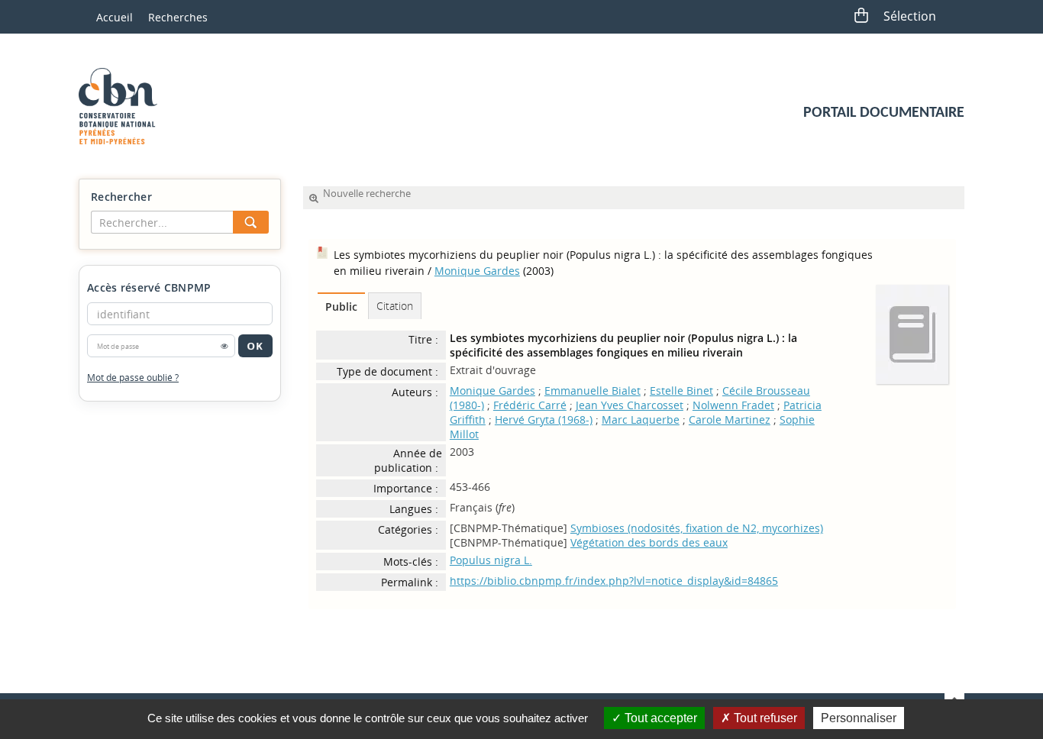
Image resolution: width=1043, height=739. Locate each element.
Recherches (178, 17)
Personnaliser (858, 718)
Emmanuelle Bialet (592, 390)
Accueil (114, 17)
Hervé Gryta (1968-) (544, 419)
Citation (394, 306)
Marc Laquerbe (641, 419)
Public (341, 306)
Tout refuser (764, 718)
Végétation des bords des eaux (649, 542)
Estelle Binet (681, 390)
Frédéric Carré (530, 405)
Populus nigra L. (491, 560)
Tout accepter (659, 718)
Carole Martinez (729, 419)
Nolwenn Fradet (733, 405)
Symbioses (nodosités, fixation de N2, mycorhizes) (696, 528)
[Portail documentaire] (124, 106)
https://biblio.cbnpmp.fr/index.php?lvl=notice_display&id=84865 (614, 580)
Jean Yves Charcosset (629, 405)
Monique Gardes (477, 270)
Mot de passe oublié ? (133, 377)
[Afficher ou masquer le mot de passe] (224, 345)
